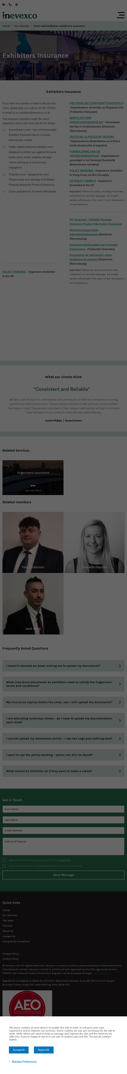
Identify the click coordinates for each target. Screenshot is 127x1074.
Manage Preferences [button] (24, 1061)
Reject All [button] (43, 1049)
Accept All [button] (19, 1049)
